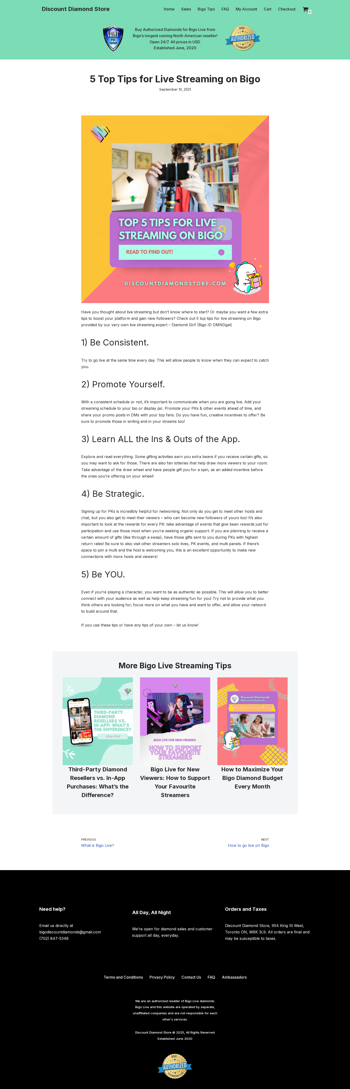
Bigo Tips (206, 9)
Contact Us (191, 977)
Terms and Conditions (123, 977)
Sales (186, 9)
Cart (267, 9)
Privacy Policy (162, 977)
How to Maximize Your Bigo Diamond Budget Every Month (252, 778)
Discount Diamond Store (153, 1032)
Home (169, 9)
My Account (246, 9)
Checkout (286, 9)
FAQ (225, 9)
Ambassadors (234, 977)
